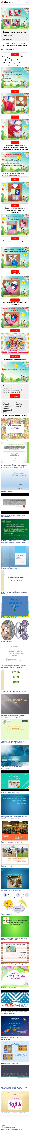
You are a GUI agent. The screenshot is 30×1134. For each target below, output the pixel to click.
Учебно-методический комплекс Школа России (14, 592)
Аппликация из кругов (8, 440)
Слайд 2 (15, 54)
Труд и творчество (7, 914)
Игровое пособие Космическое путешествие (11, 1038)
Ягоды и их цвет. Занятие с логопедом (13, 691)
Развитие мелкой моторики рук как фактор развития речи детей (12, 716)
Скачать (15, 396)
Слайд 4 (15, 117)
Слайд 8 (15, 238)
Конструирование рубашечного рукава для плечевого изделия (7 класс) (14, 1088)
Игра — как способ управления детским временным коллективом (14, 939)
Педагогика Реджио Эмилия (10, 568)
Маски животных (6, 641)
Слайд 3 (15, 91)
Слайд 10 (15, 300)
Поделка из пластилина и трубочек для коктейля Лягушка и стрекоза (14, 817)
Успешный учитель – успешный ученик (14, 964)
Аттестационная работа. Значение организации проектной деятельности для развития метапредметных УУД (14, 465)
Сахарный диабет (20, 405)
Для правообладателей (8, 1127)
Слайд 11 (15, 331)
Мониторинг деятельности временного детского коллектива (14, 1012)
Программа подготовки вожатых (12, 842)
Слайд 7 (15, 205)
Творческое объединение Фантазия (13, 1113)
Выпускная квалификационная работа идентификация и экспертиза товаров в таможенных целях (14, 542)
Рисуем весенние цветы (9, 617)
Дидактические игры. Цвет (10, 1063)
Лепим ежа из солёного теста (11, 890)
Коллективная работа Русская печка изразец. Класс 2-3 (13, 516)
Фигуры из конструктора (9, 988)
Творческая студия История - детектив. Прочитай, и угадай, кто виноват (14, 666)
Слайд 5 (15, 143)
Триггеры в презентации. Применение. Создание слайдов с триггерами (14, 742)
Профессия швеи (6, 491)
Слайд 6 (15, 179)
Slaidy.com (8, 2)
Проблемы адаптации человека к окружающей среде (7, 408)
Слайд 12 (15, 356)
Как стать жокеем (7, 866)
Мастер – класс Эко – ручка (10, 792)
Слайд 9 (15, 271)
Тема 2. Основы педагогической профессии (11, 767)
